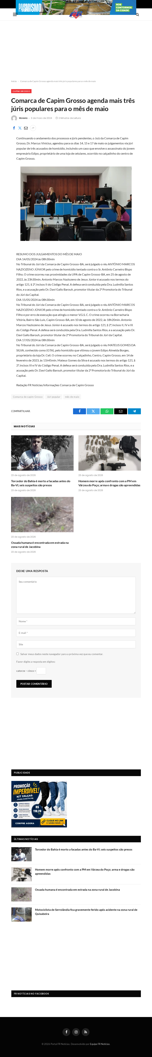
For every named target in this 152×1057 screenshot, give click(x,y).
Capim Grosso (21, 91)
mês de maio (72, 396)
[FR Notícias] (76, 14)
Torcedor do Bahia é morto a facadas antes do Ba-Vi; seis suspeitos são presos (40, 483)
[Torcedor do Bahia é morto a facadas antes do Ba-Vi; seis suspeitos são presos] (42, 453)
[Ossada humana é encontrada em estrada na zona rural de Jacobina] (42, 514)
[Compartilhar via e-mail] (26, 128)
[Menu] (15, 14)
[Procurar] (137, 14)
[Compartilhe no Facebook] (14, 128)
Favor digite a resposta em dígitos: (35, 661)
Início (14, 81)
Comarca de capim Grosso (27, 396)
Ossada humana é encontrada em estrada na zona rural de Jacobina (40, 544)
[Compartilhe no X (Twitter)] (20, 128)
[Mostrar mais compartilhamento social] (33, 128)
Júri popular (53, 396)
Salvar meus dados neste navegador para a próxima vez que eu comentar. (61, 654)
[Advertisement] (76, 50)
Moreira (23, 118)
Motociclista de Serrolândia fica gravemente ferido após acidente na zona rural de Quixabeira (86, 911)
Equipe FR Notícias (100, 1043)
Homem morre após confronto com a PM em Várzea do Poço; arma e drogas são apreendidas (109, 483)
